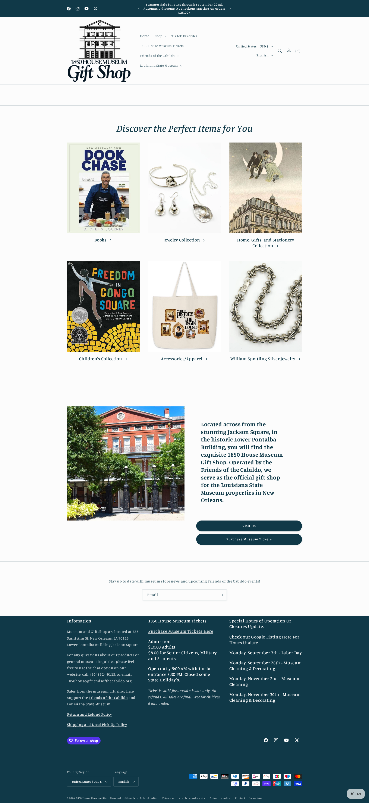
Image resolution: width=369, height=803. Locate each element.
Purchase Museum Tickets (249, 539)
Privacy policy (171, 798)
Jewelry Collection (181, 240)
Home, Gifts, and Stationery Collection (265, 242)
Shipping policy (220, 798)
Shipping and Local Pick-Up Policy (97, 724)
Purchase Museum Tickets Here (180, 631)
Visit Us (249, 526)
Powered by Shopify (122, 798)
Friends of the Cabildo (108, 697)
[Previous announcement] (139, 8)
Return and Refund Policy (89, 714)
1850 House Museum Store (92, 798)
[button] (160, 36)
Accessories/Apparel (181, 358)
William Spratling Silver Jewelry (262, 358)
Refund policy (149, 798)
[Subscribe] (221, 594)
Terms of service (195, 798)
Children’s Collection (100, 358)
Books (100, 240)
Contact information (248, 798)
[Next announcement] (230, 8)
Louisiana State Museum (89, 704)
